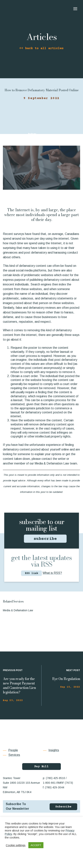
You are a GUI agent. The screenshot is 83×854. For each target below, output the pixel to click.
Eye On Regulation (66, 679)
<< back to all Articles (41, 48)
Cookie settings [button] (15, 845)
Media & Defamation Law (18, 610)
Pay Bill (41, 766)
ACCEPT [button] (36, 845)
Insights (53, 750)
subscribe (45, 539)
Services (14, 755)
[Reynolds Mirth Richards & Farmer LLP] (22, 8)
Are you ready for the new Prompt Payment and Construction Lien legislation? (19, 685)
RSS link (31, 573)
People (13, 750)
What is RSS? (52, 573)
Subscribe (63, 806)
